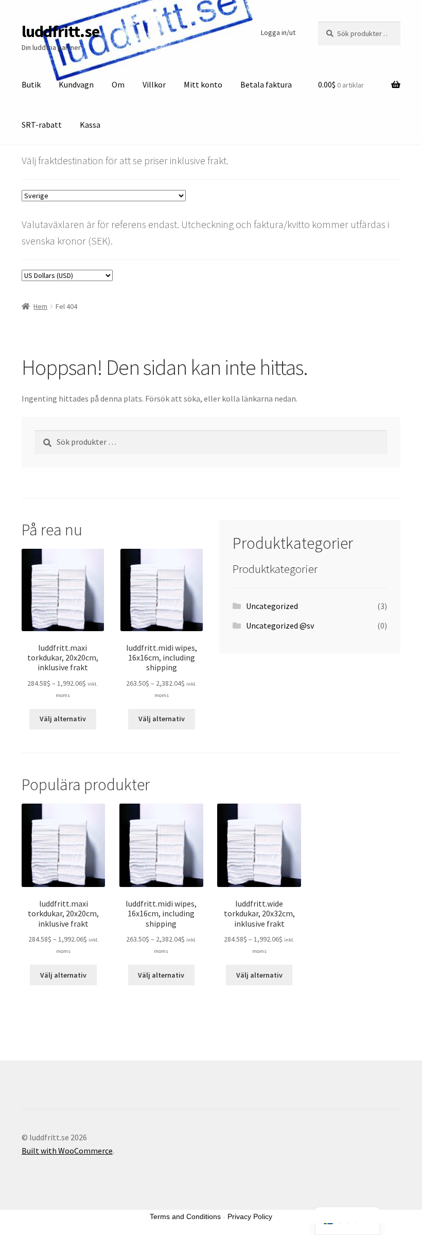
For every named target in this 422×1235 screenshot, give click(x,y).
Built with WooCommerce (67, 1150)
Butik (31, 84)
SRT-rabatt (42, 124)
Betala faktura (266, 84)
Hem (40, 306)
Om (118, 84)
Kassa (90, 124)
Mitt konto (203, 84)
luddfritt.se (60, 31)
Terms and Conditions (185, 1216)
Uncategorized (272, 606)
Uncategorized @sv (280, 625)
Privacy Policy (249, 1216)
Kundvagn (76, 84)
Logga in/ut (278, 32)
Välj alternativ (63, 718)
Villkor (154, 84)
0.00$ (341, 84)
